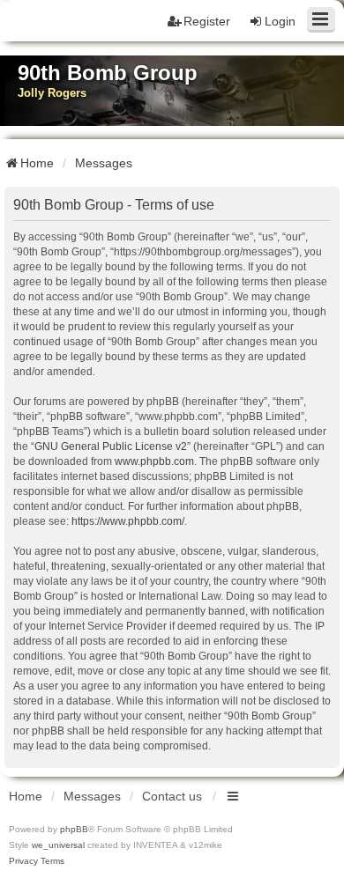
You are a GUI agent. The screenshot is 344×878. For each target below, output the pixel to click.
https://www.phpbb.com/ (127, 521)
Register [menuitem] (206, 21)
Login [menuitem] (280, 21)
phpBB (74, 829)
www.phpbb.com (154, 461)
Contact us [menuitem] (172, 796)
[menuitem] (23, 861)
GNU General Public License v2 (110, 446)
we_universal (58, 845)
